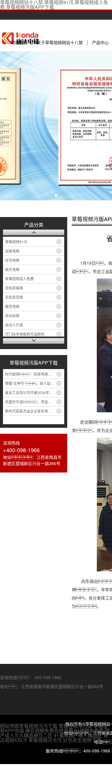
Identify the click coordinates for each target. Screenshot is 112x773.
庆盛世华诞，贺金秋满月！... (34, 401)
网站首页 (19, 42)
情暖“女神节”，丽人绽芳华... (32, 383)
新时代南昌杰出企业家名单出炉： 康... (34, 410)
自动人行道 (14, 324)
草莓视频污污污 (45, 740)
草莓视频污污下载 (38, 725)
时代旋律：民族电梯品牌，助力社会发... (34, 374)
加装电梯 (12, 250)
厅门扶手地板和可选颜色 (25, 334)
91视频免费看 (89, 730)
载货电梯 (12, 306)
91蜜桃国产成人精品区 (78, 735)
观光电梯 (12, 269)
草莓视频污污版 (75, 725)
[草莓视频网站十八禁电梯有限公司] (33, 232)
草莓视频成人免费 (19, 278)
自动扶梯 (12, 315)
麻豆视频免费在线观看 (49, 730)
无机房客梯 (14, 287)
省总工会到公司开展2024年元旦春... (34, 392)
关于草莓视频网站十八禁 (60, 42)
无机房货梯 (14, 297)
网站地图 (9, 725)
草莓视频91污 (16, 241)
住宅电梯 (12, 260)
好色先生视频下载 (82, 740)
